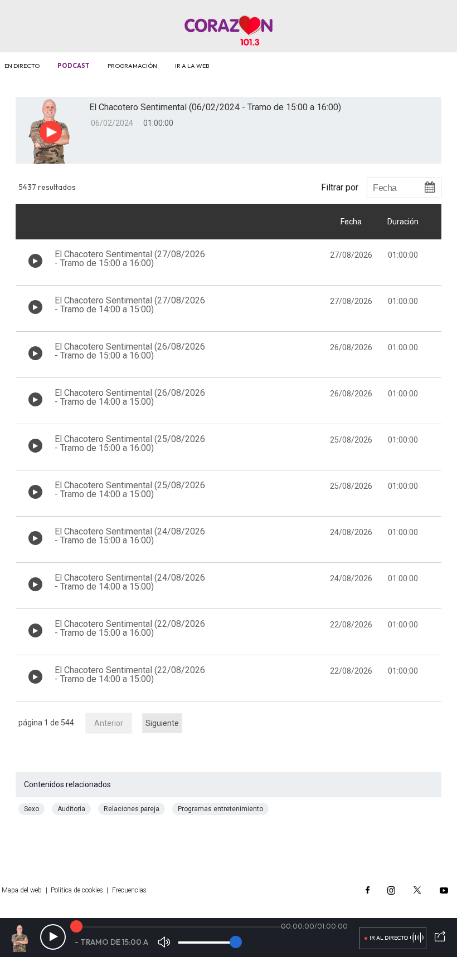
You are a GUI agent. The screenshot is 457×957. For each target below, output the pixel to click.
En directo (22, 66)
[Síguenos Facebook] (368, 890)
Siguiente (162, 723)
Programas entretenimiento (220, 809)
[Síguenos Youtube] (444, 890)
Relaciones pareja (131, 809)
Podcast (73, 66)
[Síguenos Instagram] (391, 890)
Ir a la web (192, 66)
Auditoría (71, 809)
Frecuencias (129, 890)
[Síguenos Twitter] (417, 890)
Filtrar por (339, 187)
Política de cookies (77, 890)
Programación (132, 66)
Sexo (31, 809)
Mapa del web (22, 890)
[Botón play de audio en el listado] (35, 261)
